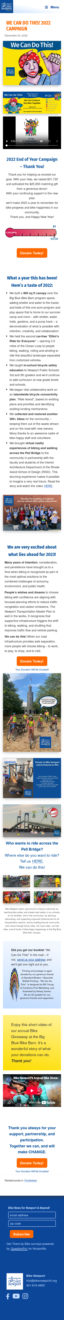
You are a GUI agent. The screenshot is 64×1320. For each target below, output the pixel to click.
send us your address (31, 959)
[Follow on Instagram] (25, 1298)
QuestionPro (19, 1248)
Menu (55, 7)
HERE (48, 486)
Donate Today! (32, 252)
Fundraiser (30, 1180)
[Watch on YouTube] (16, 1298)
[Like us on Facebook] (8, 1298)
